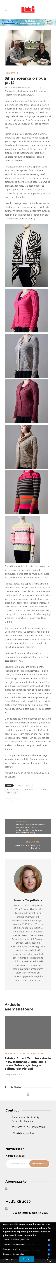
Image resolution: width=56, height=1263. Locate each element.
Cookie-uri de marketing (13, 1254)
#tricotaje (11, 793)
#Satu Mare (29, 789)
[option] (28, 1045)
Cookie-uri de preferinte (13, 1244)
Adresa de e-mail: (15, 1155)
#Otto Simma (12, 789)
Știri (41, 1053)
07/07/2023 (19, 1075)
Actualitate (13, 1053)
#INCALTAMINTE (24, 785)
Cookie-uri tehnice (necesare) (16, 1239)
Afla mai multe (9, 1259)
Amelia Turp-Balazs (13, 88)
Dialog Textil (10, 1075)
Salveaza (27, 1259)
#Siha (44, 789)
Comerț (21, 821)
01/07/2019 (26, 88)
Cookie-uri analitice (11, 1249)
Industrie (11, 73)
